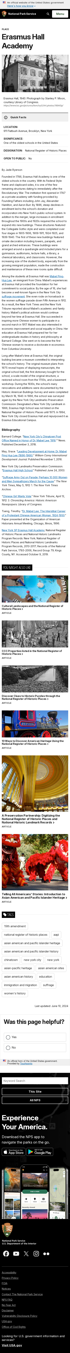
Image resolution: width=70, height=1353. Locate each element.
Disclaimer (8, 1310)
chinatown (11, 960)
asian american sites (51, 968)
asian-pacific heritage (18, 968)
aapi (56, 934)
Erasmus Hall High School (18, 470)
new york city (32, 960)
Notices (6, 1288)
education (45, 976)
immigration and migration (20, 985)
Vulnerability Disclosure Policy (19, 1315)
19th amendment (15, 926)
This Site (35, 1091)
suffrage (48, 985)
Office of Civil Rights (14, 1326)
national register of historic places (25, 934)
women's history (15, 993)
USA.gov (7, 1321)
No (14, 1047)
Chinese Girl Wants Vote (17, 496)
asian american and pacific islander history (31, 951)
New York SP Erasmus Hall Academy (23, 530)
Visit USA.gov (12, 1345)
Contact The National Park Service (22, 1294)
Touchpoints (26, 1063)
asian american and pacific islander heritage (32, 943)
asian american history (18, 976)
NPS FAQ (7, 1299)
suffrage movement (13, 296)
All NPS (35, 1100)
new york (53, 960)
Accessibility (9, 1272)
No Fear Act (9, 1305)
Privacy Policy (10, 1277)
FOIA (4, 1283)
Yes (14, 1037)
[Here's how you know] (35, 4)
